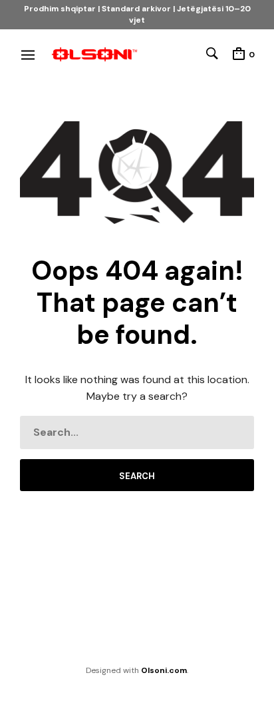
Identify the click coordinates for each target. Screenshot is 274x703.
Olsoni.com (164, 670)
